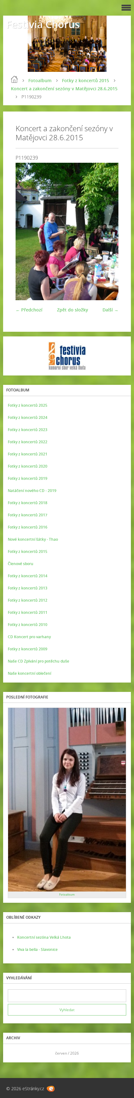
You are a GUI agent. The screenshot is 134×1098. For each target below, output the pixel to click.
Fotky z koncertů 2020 (27, 466)
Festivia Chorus (43, 24)
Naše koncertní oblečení (29, 673)
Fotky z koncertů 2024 (27, 417)
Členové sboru (20, 563)
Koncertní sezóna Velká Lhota (44, 937)
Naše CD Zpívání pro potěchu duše (38, 661)
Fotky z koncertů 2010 (27, 624)
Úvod (14, 79)
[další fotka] (108, 231)
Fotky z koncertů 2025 (27, 405)
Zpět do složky (72, 310)
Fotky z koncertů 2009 (27, 649)
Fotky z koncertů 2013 (27, 588)
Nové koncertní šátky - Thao (33, 539)
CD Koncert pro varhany (29, 636)
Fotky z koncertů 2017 (27, 515)
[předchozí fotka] (26, 231)
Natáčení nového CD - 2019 (32, 490)
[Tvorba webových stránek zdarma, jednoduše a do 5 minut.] (51, 1089)
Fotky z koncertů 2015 (85, 80)
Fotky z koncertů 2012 (27, 600)
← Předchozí (29, 310)
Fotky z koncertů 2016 (27, 527)
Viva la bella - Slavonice (37, 949)
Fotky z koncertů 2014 (27, 576)
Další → (110, 310)
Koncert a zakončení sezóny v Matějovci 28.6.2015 (64, 89)
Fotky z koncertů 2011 (27, 612)
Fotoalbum (39, 80)
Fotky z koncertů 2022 (27, 442)
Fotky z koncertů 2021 (27, 454)
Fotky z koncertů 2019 (27, 478)
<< (14, 1053)
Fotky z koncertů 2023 (27, 429)
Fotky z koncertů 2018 (27, 502)
